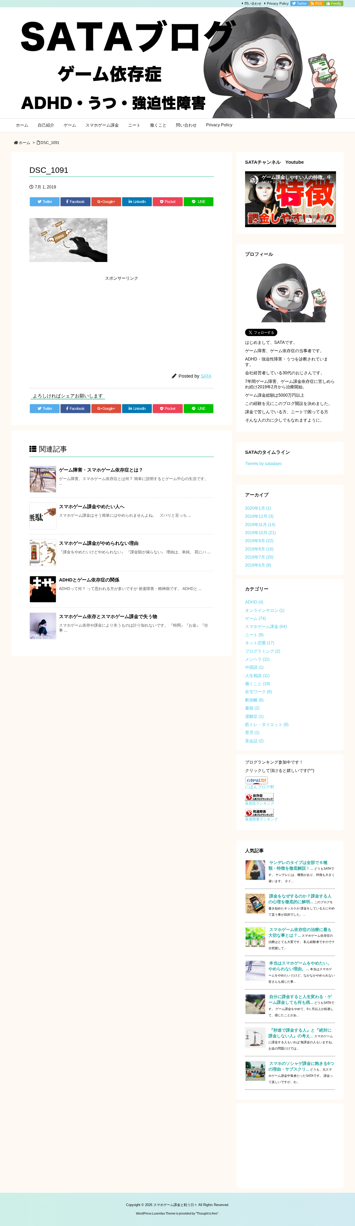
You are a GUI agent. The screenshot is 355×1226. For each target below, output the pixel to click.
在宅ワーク (258, 692)
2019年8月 (259, 549)
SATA (206, 376)
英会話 (254, 741)
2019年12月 (259, 516)
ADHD (254, 602)
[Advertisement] (76, 319)
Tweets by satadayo (263, 463)
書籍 (252, 708)
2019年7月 (259, 557)
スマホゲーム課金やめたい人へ (91, 506)
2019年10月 (260, 532)
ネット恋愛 (259, 643)
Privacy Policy (278, 3)
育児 (252, 732)
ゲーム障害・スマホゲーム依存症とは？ (101, 470)
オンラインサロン (264, 610)
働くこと (257, 683)
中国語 (254, 667)
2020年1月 (258, 508)
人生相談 (257, 675)
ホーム (24, 143)
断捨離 (254, 700)
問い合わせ (253, 3)
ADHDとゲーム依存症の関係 (89, 579)
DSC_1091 (50, 143)
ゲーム (255, 618)
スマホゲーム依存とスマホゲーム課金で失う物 (108, 616)
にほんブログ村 (259, 787)
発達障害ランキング (261, 819)
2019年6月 (258, 565)
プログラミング (262, 651)
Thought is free (207, 1213)
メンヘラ (257, 659)
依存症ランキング (259, 803)
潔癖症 (254, 716)
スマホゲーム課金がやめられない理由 (99, 543)
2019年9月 (259, 541)
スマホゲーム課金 (266, 626)
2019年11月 (260, 524)
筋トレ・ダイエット (266, 724)
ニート (254, 635)
